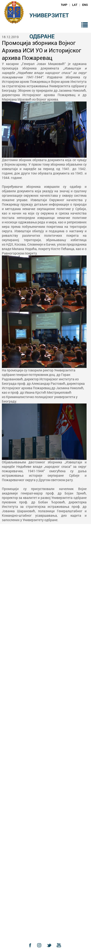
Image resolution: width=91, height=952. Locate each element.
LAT (74, 5)
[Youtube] (60, 949)
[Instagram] (40, 949)
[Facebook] (31, 949)
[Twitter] (50, 949)
